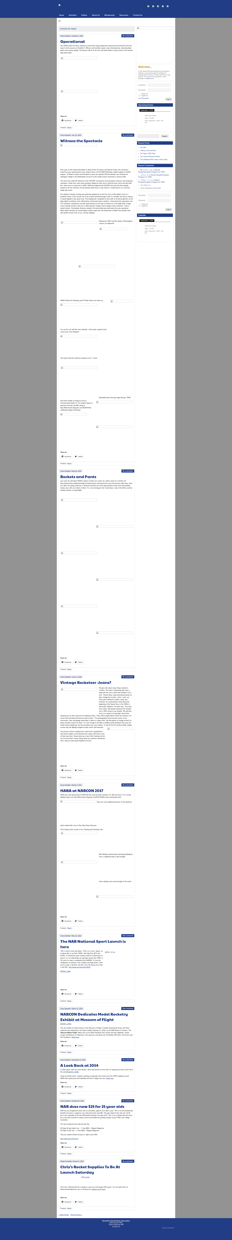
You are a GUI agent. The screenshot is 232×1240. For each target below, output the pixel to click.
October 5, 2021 (77, 36)
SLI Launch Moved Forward (150, 156)
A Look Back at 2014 (79, 1065)
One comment (128, 936)
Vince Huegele (65, 36)
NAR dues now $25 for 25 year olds (92, 1106)
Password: (142, 90)
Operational (72, 41)
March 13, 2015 (77, 1008)
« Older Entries (64, 1215)
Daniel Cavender (66, 1161)
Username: (142, 85)
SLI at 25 (157, 188)
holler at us (150, 78)
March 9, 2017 (77, 785)
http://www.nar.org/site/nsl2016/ (80, 967)
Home (61, 15)
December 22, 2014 (78, 1060)
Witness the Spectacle (81, 140)
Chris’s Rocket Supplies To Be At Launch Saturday (90, 1169)
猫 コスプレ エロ (146, 170)
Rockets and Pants (78, 476)
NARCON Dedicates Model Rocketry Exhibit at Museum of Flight (94, 1016)
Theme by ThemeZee (168, 1228)
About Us (96, 15)
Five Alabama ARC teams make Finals (153, 159)
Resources (124, 15)
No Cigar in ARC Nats (148, 153)
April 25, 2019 (76, 471)
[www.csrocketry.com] (96, 1180)
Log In (168, 99)
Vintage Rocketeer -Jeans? (85, 682)
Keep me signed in (144, 95)
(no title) (143, 147)
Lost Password (143, 98)
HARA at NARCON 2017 (81, 790)
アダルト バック (146, 180)
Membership (110, 15)
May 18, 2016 (76, 936)
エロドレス (144, 175)
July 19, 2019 (76, 135)
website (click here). (99, 1189)
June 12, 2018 (77, 677)
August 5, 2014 (78, 1161)
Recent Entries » (76, 1215)
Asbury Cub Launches (148, 150)
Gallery (84, 15)
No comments (128, 36)
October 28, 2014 (78, 1101)
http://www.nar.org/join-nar (69, 1139)
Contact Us (137, 15)
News (69, 127)
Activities (72, 15)
